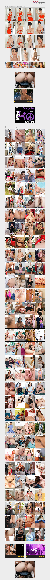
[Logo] (39, 2)
